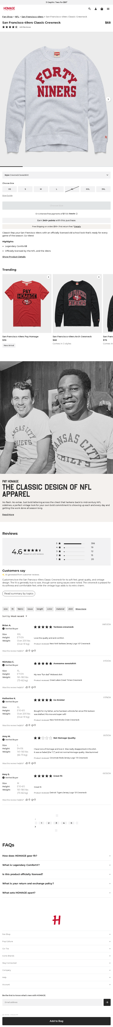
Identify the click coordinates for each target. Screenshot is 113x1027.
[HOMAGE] (9, 9)
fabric (20, 609)
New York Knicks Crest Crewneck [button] (64, 720)
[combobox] (14, 616)
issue (30, 609)
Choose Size (56, 205)
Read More (8, 514)
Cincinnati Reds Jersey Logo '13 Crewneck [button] (69, 758)
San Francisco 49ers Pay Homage (20, 336)
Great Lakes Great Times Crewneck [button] (66, 680)
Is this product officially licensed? (22, 874)
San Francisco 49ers (32, 16)
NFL (17, 16)
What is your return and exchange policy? (28, 883)
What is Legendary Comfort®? (21, 865)
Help (4, 977)
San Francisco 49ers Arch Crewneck (72, 336)
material (60, 609)
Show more (80, 609)
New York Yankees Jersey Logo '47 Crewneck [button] (70, 643)
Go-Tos (5, 949)
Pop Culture (7, 941)
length (40, 609)
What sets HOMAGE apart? (18, 892)
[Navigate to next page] (56, 827)
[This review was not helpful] (32, 650)
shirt (70, 609)
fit (13, 609)
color (49, 609)
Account (6, 984)
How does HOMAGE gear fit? (19, 855)
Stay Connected (9, 963)
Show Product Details (14, 256)
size (6, 609)
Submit (107, 1002)
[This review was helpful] (27, 650)
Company (6, 970)
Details (77, 226)
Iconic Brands (8, 956)
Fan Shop (7, 16)
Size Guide (7, 195)
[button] (101, 8)
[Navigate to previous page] (56, 819)
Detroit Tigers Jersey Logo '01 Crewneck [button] (68, 792)
